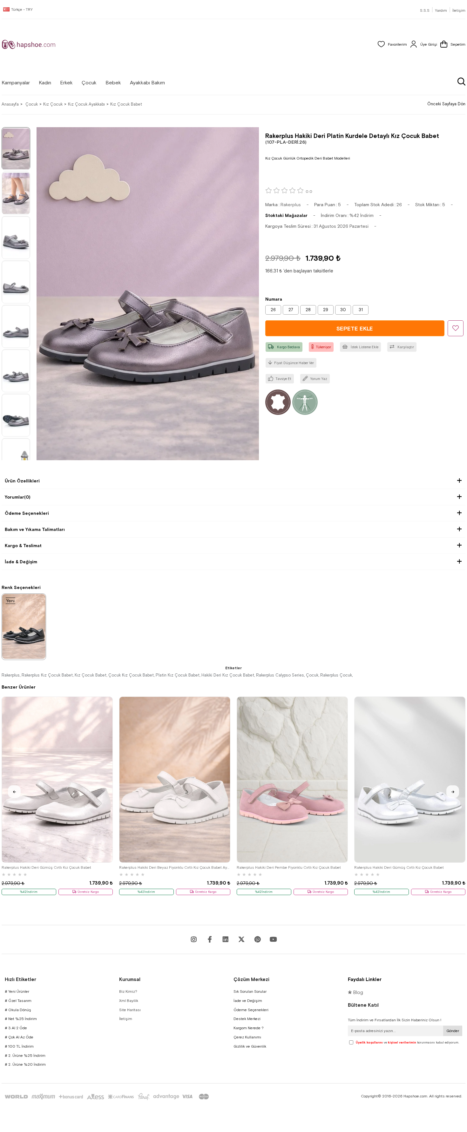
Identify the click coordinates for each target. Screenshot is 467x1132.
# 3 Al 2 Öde (16, 1028)
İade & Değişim (21, 561)
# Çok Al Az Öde (19, 1037)
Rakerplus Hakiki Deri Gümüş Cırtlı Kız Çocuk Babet (46, 867)
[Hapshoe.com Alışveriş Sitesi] (29, 44)
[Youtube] (226, 939)
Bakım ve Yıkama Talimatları (35, 529)
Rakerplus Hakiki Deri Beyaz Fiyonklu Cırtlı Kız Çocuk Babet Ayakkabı (174, 867)
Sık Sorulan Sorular (250, 991)
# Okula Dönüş (18, 1010)
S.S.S (425, 10)
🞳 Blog (355, 992)
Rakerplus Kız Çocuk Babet (47, 675)
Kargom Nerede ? (249, 1028)
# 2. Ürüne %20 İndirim (25, 1064)
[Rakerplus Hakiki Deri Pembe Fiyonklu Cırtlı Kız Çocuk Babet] (292, 779)
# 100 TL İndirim (19, 1046)
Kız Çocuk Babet (90, 675)
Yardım (441, 10)
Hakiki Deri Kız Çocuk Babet (227, 675)
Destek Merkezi (247, 1019)
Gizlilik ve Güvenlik (250, 1046)
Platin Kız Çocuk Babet (178, 675)
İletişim (458, 10)
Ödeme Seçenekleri (27, 513)
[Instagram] (194, 939)
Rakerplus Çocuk (336, 675)
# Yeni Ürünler (17, 991)
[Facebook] (210, 939)
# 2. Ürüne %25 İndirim (25, 1055)
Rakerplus (11, 675)
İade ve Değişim (248, 1000)
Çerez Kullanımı (247, 1037)
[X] (241, 939)
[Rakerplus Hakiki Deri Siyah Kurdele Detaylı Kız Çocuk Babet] (23, 626)
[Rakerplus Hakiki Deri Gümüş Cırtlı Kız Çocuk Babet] (57, 779)
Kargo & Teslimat (23, 545)
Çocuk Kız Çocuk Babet (131, 675)
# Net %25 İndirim (21, 1019)
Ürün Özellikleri (22, 480)
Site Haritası (130, 1010)
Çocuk (312, 675)
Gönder (452, 1031)
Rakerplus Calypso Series (280, 675)
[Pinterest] (257, 939)
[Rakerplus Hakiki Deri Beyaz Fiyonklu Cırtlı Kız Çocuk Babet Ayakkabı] (174, 779)
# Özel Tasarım (18, 1000)
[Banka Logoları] (108, 1096)
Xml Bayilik (128, 1000)
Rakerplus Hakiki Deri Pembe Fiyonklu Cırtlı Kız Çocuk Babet (289, 867)
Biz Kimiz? (128, 991)
